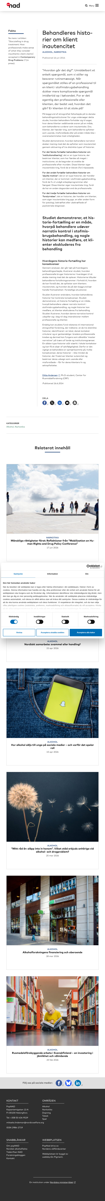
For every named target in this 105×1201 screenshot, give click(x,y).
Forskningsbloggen (15, 1155)
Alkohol (46, 1106)
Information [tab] (52, 574)
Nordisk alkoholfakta (16, 1148)
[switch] (39, 622)
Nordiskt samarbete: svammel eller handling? (52, 644)
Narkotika (47, 1109)
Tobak (45, 1115)
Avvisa (19, 632)
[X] (53, 404)
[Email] (68, 404)
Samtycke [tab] (18, 574)
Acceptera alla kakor (86, 632)
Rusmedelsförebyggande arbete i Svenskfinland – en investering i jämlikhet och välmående (52, 1054)
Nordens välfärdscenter (54, 1148)
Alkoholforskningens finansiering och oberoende (52, 952)
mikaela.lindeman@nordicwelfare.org (25, 1122)
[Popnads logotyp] (13, 7)
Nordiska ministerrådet (61, 1182)
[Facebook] (45, 404)
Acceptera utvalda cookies (52, 632)
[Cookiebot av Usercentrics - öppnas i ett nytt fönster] (91, 566)
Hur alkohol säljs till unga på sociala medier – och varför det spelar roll (52, 746)
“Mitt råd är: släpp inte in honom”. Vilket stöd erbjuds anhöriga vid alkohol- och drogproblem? (52, 850)
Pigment (58, 1156)
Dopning (46, 1112)
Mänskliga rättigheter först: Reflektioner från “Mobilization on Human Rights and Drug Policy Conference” (52, 542)
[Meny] (97, 5)
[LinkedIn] (61, 404)
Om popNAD (12, 1145)
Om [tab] (86, 574)
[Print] (76, 404)
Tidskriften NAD (14, 1151)
